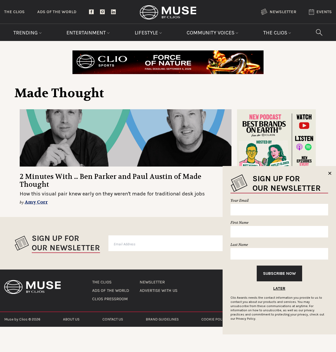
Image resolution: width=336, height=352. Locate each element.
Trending (26, 33)
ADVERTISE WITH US (158, 290)
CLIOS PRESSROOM (110, 299)
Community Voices (211, 33)
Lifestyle (147, 33)
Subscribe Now (279, 273)
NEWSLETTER (152, 282)
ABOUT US (71, 319)
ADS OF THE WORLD (110, 290)
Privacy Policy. (246, 318)
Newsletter (283, 11)
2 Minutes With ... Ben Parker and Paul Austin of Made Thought (110, 180)
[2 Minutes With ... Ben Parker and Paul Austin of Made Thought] (126, 138)
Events (324, 11)
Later (279, 288)
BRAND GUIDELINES (162, 319)
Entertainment (86, 33)
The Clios (14, 11)
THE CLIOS (102, 282)
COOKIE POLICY (214, 319)
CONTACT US (112, 319)
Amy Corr (36, 202)
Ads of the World (56, 11)
